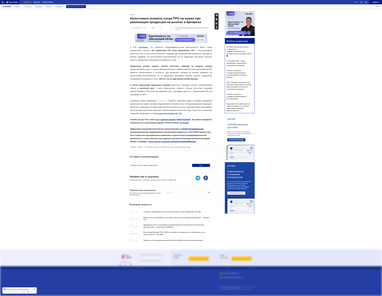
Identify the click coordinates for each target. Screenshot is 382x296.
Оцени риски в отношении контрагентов (235, 174)
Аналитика (27, 6)
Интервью (38, 6)
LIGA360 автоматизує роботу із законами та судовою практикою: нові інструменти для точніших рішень (239, 51)
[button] (2, 2)
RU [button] (355, 2)
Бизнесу (27, 2)
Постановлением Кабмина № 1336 (167, 113)
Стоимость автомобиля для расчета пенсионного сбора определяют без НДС (172, 212)
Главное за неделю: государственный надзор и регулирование (237, 96)
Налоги (132, 14)
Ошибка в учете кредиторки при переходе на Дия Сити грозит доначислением (173, 240)
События (48, 6)
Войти (201, 165)
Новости (17, 6)
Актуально (59, 6)
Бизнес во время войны (77, 6)
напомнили (143, 47)
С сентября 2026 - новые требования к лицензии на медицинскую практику (236, 63)
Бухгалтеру (48, 2)
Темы (377, 6)
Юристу (37, 2)
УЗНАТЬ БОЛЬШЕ (236, 140)
